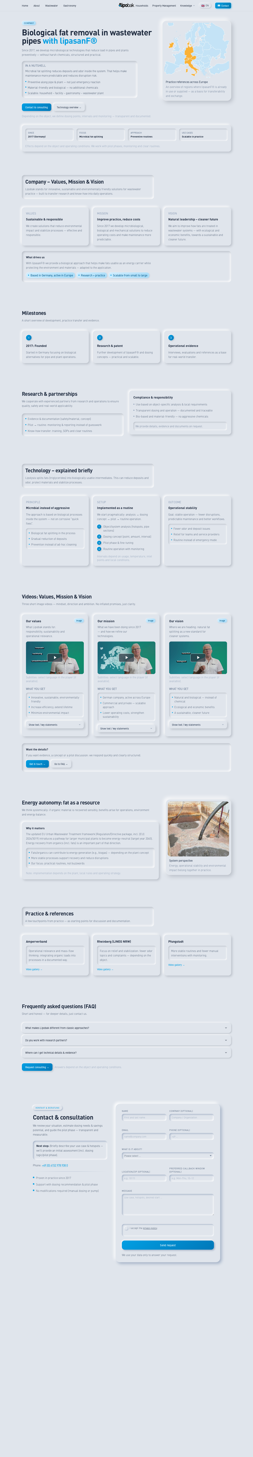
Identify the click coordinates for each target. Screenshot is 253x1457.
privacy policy (150, 1228)
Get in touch (37, 764)
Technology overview (69, 107)
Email (125, 1130)
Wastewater (51, 5)
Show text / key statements (43, 724)
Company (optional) (181, 1111)
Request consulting (37, 1067)
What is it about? (132, 1149)
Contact (225, 5)
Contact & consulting (36, 107)
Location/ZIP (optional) (136, 1171)
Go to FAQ (61, 764)
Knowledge (186, 5)
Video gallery (34, 969)
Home (25, 5)
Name (125, 1111)
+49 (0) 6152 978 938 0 (55, 1165)
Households (142, 5)
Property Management (164, 5)
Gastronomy (69, 5)
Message (127, 1190)
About (37, 5)
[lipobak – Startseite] (126, 5)
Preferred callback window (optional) (187, 1170)
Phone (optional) (179, 1130)
